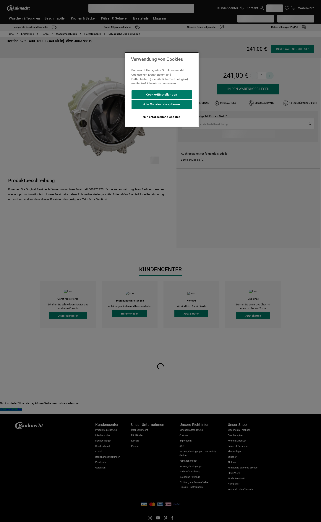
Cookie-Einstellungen (161, 94)
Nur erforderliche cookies (162, 117)
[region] (162, 89)
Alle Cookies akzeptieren (161, 104)
